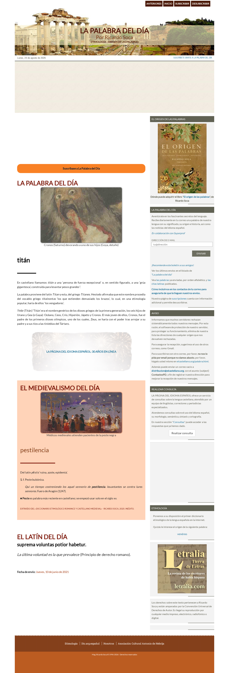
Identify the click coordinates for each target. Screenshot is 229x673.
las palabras (162, 279)
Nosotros (108, 643)
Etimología (71, 643)
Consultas (178, 421)
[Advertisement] (114, 87)
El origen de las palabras (197, 196)
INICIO (168, 3)
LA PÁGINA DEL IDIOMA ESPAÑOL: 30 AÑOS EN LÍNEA (81, 351)
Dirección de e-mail (163, 240)
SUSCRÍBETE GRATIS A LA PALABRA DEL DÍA (192, 58)
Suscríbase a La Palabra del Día (81, 168)
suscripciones (179, 298)
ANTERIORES (153, 3)
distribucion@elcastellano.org (168, 370)
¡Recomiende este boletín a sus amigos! (173, 265)
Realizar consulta (182, 433)
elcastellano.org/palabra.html (192, 361)
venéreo (182, 534)
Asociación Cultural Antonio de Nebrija (141, 643)
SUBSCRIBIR (182, 3)
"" (162, 274)
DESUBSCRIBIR (200, 3)
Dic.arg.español (90, 643)
